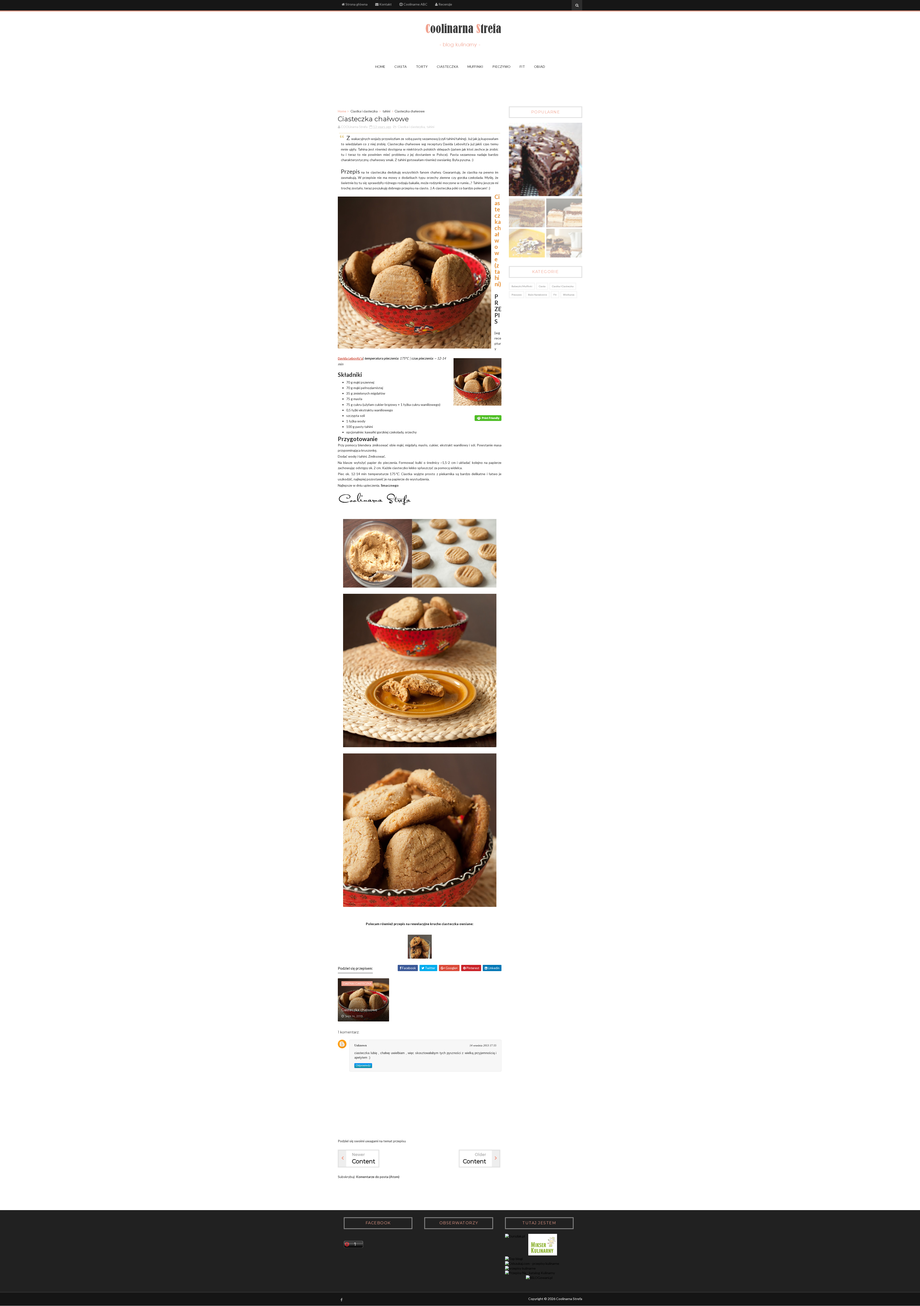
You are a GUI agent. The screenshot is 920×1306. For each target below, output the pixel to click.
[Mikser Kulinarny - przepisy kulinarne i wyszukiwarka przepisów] (542, 1254)
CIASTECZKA (447, 66)
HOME (380, 66)
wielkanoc (569, 294)
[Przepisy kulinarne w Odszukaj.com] (532, 1263)
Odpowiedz (363, 1065)
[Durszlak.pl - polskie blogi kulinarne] (515, 1236)
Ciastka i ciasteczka (364, 111)
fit (555, 294)
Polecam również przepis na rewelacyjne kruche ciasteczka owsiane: (419, 924)
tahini (386, 111)
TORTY (422, 66)
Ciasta (542, 286)
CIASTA (400, 66)
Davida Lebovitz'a (350, 359)
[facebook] (341, 1299)
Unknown (360, 1045)
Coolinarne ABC (415, 4)
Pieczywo (517, 294)
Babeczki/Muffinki (522, 286)
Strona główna (356, 4)
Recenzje (445, 4)
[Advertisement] (460, 86)
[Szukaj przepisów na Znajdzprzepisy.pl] (514, 1259)
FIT (522, 66)
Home (342, 111)
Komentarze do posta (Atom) (377, 1177)
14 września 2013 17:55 (483, 1045)
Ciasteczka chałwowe (359, 1010)
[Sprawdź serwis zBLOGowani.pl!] (539, 1278)
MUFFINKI (475, 66)
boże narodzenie (537, 294)
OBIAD (539, 66)
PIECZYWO (501, 66)
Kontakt (385, 4)
